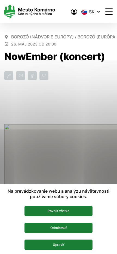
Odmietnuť (58, 228)
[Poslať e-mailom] (20, 75)
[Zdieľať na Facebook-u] (32, 75)
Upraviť (58, 245)
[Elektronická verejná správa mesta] (74, 12)
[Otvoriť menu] (109, 11)
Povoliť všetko (58, 211)
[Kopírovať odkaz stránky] (8, 75)
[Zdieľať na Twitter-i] (43, 75)
